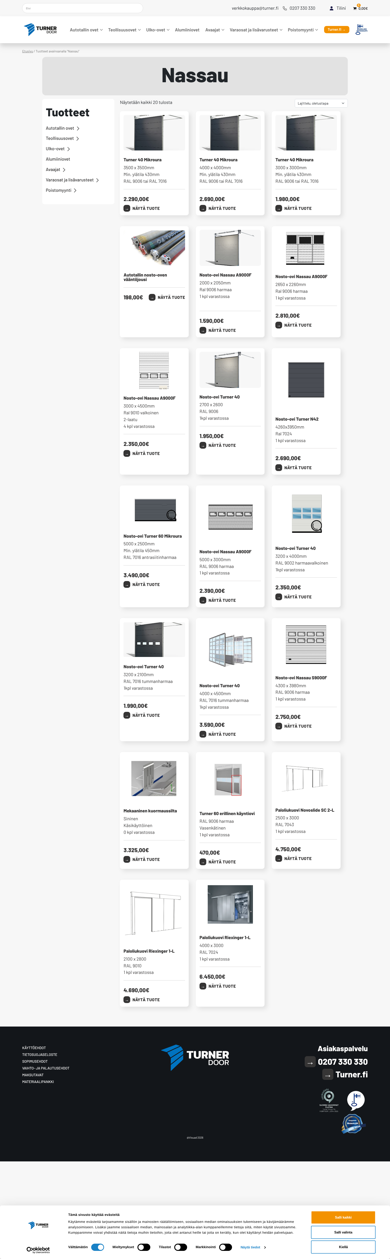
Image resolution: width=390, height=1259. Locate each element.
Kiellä (343, 1247)
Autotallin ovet (84, 29)
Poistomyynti (300, 29)
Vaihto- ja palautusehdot (45, 1068)
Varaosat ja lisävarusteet (254, 29)
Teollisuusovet (122, 29)
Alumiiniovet (187, 29)
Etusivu (27, 51)
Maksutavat (33, 1075)
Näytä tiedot (250, 1247)
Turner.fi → (337, 29)
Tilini (341, 8)
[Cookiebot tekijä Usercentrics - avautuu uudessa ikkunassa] (38, 1250)
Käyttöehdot (34, 1048)
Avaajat (212, 29)
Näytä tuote (146, 208)
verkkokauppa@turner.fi (255, 8)
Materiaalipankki (38, 1082)
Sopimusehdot (35, 1061)
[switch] (143, 1247)
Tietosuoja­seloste (39, 1055)
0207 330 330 (302, 8)
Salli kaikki (343, 1217)
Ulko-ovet (155, 29)
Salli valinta (343, 1232)
